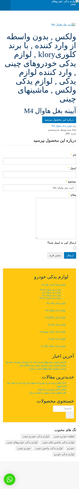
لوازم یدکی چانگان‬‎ (54, 317)
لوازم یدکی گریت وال (53, 284)
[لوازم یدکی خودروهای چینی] (63, 2)
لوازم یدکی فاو (56, 324)
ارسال (70, 255)
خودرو (70, 448)
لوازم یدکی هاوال (55, 310)
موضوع (71, 181)
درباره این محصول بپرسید (59, 119)
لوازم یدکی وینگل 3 (51, 295)
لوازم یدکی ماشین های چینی (58, 442)
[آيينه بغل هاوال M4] (40, 25)
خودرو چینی (24, 448)
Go (70, 415)
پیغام (72, 194)
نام (73, 154)
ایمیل (72, 168)
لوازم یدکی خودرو (64, 454)
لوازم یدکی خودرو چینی (36, 436)
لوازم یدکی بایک (56, 303)
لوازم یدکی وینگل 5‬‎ (51, 292)
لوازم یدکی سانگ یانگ (53, 346)
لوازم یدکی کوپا (56, 338)
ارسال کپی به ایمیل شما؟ (61, 242)
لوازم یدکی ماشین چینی (49, 448)
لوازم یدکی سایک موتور (52, 331)
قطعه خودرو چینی (64, 436)
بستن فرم (55, 255)
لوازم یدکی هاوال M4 (50, 290)
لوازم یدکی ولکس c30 (50, 298)
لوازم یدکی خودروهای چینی (22, 442)
